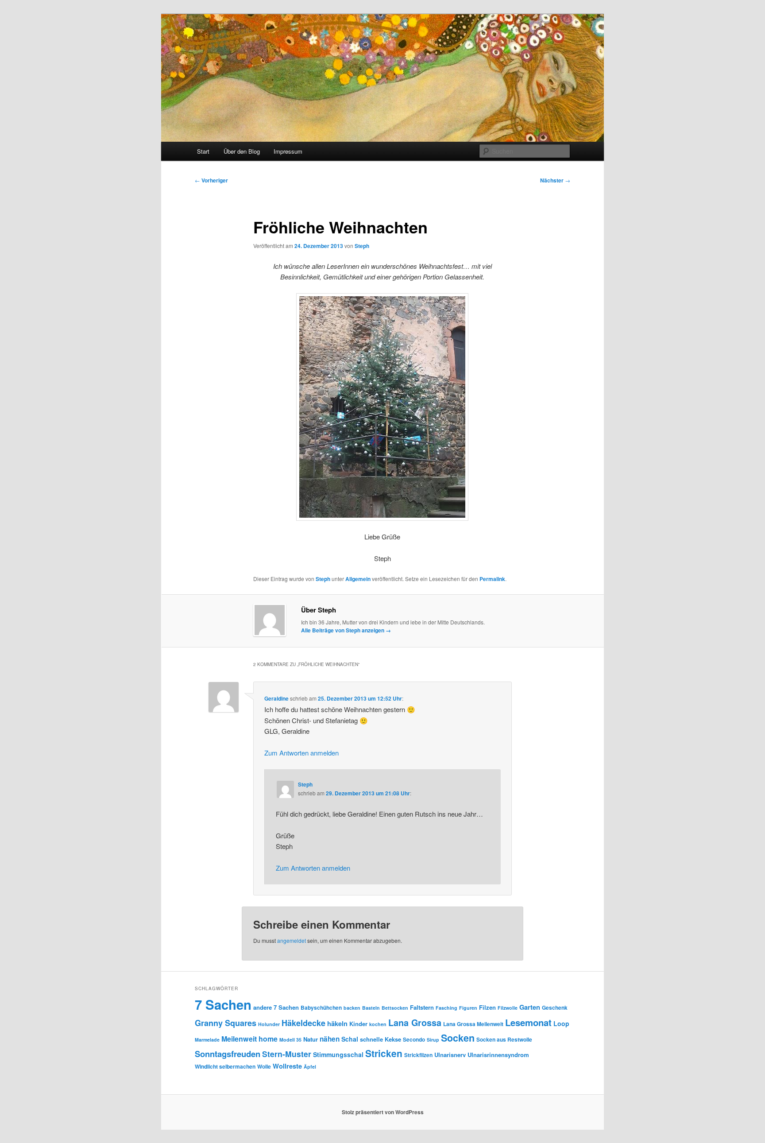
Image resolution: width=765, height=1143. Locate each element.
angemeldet (291, 940)
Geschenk (555, 1007)
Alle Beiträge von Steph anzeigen (346, 630)
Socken (458, 1038)
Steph (362, 246)
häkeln (337, 1023)
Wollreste (287, 1066)
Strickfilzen (418, 1055)
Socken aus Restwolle (504, 1039)
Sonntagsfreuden (227, 1054)
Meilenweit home (249, 1039)
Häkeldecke (303, 1023)
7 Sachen (223, 1004)
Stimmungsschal (338, 1054)
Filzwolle (508, 1007)
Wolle (264, 1066)
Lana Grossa (414, 1022)
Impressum (288, 151)
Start (203, 151)
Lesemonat (528, 1022)
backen (352, 1007)
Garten (529, 1007)
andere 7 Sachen (276, 1007)
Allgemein (358, 579)
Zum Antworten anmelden (301, 752)
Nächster (555, 180)
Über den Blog (242, 151)
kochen (377, 1024)
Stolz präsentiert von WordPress (383, 1112)
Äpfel (310, 1066)
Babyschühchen (321, 1007)
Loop (561, 1023)
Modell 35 (290, 1039)
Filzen (487, 1007)
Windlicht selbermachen (225, 1066)
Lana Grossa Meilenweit (473, 1024)
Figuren (468, 1007)
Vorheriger (211, 180)
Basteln (371, 1007)
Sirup (433, 1039)
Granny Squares (225, 1023)
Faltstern (422, 1007)
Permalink (492, 579)
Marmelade (207, 1039)
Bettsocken (395, 1007)
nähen (330, 1039)
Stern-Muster (286, 1053)
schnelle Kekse (380, 1039)
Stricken (383, 1053)
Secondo (414, 1039)
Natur (310, 1039)
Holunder (269, 1024)
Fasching (446, 1007)
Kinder (358, 1023)
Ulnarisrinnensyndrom (498, 1054)
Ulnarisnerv (450, 1054)
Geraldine (276, 698)
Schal (349, 1039)
